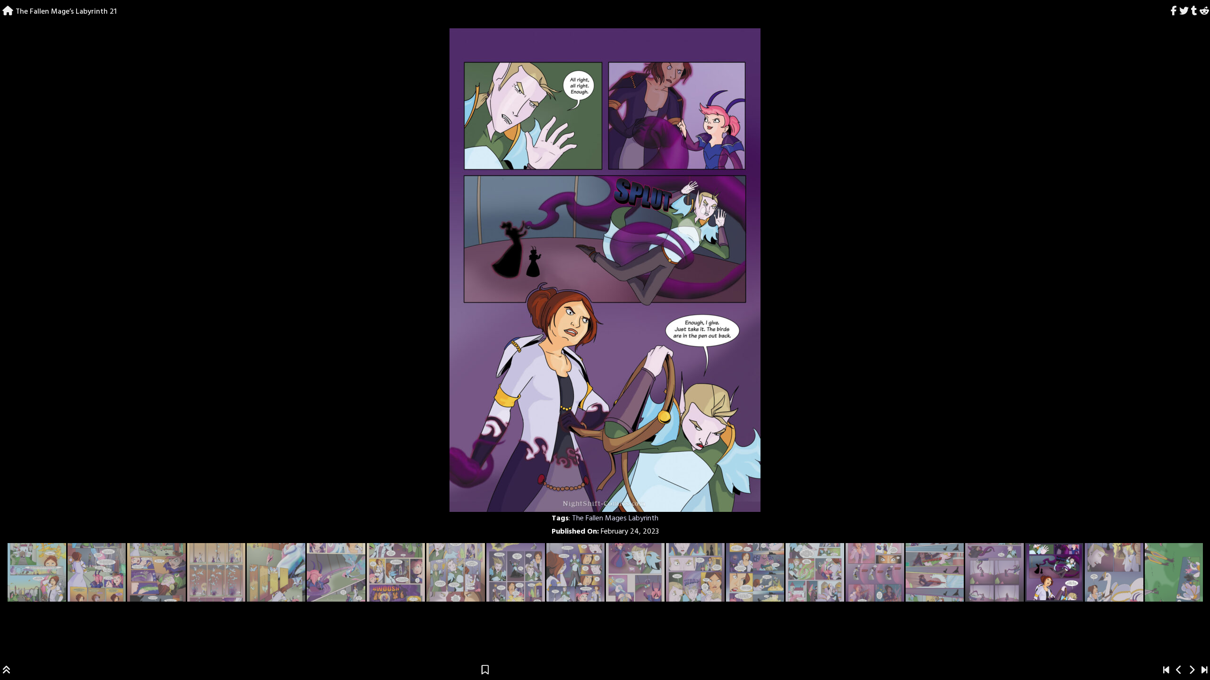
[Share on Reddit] (1204, 12)
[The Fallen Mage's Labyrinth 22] (1191, 671)
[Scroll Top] (6, 671)
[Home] (8, 12)
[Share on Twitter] (1184, 12)
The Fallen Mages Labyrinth (615, 518)
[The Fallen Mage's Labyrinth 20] (1179, 671)
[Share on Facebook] (1174, 12)
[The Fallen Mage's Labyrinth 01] (1166, 671)
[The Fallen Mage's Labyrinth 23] (1204, 671)
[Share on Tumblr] (1194, 12)
